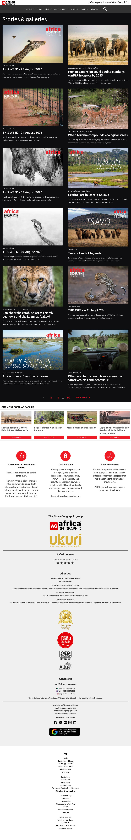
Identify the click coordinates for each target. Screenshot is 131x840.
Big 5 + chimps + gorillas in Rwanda (48, 429)
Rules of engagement (65, 809)
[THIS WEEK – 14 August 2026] (33, 167)
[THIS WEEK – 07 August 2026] (33, 227)
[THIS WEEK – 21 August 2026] (33, 108)
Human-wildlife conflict (89, 68)
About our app (65, 769)
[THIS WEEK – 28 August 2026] (33, 44)
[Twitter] (61, 722)
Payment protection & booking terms (65, 788)
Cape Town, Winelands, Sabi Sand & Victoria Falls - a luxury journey (114, 430)
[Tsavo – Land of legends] (98, 228)
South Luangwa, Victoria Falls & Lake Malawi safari (15, 429)
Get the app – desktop (65, 766)
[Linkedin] (75, 722)
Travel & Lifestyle (74, 191)
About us (94, 9)
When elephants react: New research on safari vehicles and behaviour (96, 378)
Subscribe (84, 9)
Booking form (66, 785)
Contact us (65, 823)
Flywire (65, 473)
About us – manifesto (65, 820)
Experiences (65, 780)
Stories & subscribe (65, 791)
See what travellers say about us (65, 496)
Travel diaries (85, 191)
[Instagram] (70, 722)
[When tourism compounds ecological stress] (98, 109)
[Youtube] (65, 722)
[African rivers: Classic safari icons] (33, 350)
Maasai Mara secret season (81, 427)
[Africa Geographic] (9, 2)
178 (68, 398)
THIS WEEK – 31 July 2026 (86, 310)
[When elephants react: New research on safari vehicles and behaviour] (98, 350)
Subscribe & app (65, 796)
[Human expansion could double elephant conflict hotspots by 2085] (98, 46)
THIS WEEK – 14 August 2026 (22, 192)
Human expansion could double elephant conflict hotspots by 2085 (96, 73)
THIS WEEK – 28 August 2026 (22, 69)
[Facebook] (56, 722)
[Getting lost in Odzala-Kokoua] (98, 169)
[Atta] (65, 669)
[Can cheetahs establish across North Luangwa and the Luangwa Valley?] (33, 287)
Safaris (65, 772)
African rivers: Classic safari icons (25, 376)
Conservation (73, 9)
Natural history (86, 131)
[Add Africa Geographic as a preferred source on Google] (65, 735)
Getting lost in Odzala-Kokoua (88, 195)
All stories (65, 798)
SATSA (64, 485)
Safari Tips (6, 372)
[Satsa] (65, 659)
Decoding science (74, 68)
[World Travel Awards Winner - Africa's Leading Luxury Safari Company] (65, 629)
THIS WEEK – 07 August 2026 (22, 252)
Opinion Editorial (9, 65)
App (65, 754)
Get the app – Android (65, 764)
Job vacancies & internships (66, 825)
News (29, 309)
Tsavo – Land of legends (84, 253)
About (65, 813)
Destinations (72, 249)
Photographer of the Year (55, 9)
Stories (39, 9)
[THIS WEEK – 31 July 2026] (98, 285)
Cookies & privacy (65, 828)
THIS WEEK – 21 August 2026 (22, 132)
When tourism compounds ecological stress (98, 135)
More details (16, 437)
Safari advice (65, 782)
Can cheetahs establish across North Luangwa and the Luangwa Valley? (28, 314)
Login (66, 758)
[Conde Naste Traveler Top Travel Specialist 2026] (65, 647)
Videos (65, 807)
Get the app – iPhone (65, 761)
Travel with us (29, 9)
